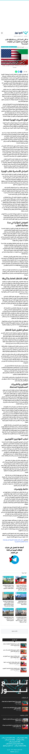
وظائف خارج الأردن (20, 739)
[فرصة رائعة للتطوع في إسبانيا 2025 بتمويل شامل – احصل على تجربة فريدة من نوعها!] (20, 612)
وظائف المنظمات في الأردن (20, 745)
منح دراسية (24, 576)
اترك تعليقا (14, 631)
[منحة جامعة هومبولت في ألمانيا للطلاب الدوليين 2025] (8, 612)
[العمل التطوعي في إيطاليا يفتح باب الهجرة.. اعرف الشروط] (25, 720)
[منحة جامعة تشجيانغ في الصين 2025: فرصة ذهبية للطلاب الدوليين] (8, 580)
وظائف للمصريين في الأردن (14, 741)
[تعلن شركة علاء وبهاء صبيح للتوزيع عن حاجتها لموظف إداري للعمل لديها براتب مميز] (23, 658)
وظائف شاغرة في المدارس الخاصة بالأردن (14, 743)
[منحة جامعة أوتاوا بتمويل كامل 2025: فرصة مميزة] (20, 596)
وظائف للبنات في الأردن (10, 739)
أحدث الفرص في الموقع (8, 576)
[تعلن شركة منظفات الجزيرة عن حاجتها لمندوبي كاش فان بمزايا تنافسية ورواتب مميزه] (23, 664)
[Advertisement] (14, 15)
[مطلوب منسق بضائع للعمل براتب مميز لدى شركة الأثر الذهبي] (23, 651)
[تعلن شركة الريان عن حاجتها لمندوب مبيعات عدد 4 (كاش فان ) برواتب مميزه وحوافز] (25, 727)
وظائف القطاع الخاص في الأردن (8, 737)
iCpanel (12, 751)
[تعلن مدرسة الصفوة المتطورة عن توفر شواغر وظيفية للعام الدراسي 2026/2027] (23, 645)
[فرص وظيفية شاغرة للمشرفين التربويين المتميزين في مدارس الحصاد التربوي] (23, 670)
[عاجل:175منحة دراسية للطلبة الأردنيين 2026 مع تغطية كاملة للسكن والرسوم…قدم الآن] (20, 580)
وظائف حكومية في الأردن (21, 737)
